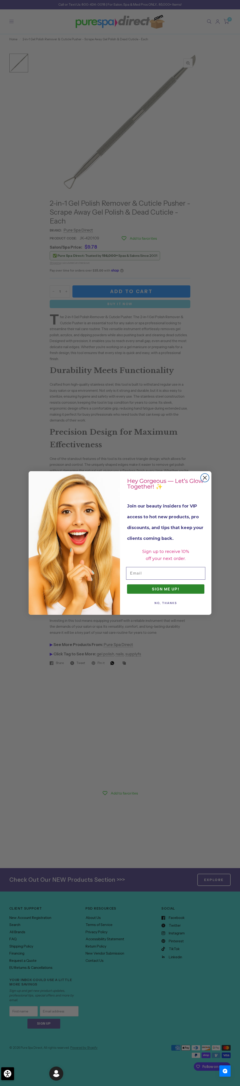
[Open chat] (225, 1071)
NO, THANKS (165, 603)
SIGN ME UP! (166, 589)
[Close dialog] (205, 478)
